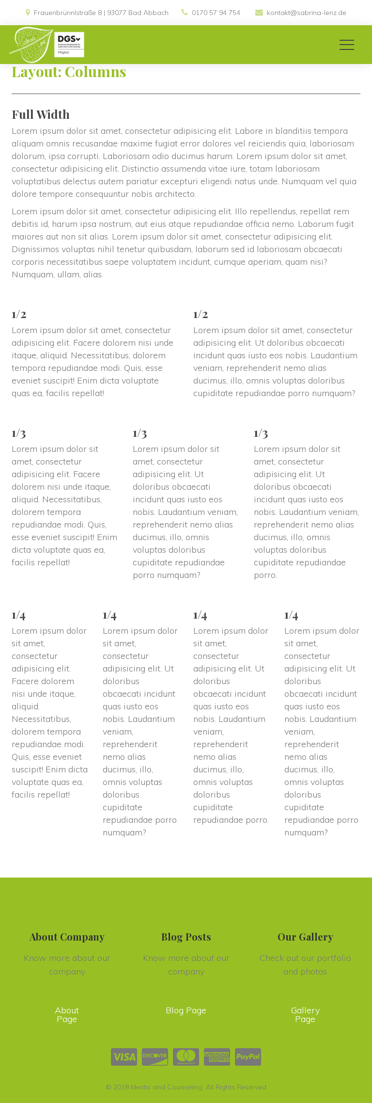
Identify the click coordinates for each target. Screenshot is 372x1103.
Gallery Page (305, 1014)
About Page (67, 1014)
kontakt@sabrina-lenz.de (306, 12)
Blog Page (186, 1010)
